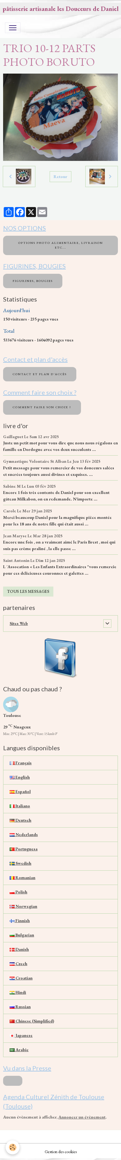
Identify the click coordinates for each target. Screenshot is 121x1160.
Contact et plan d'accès (40, 374)
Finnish (22, 920)
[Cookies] (13, 1147)
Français (23, 763)
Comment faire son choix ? (42, 407)
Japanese (24, 1035)
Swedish (23, 863)
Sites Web (19, 623)
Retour (60, 176)
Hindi (20, 992)
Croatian (24, 978)
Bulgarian (24, 935)
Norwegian (26, 906)
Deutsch (23, 820)
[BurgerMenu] (12, 27)
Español (23, 791)
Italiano (22, 806)
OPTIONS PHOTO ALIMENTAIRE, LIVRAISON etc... (60, 245)
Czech (21, 963)
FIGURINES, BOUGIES (33, 281)
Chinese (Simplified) (34, 1021)
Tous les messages (28, 591)
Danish (22, 949)
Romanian (25, 877)
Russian (23, 1006)
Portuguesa (26, 849)
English (22, 777)
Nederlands (26, 834)
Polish (21, 892)
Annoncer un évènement (81, 1117)
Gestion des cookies (61, 1151)
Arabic (22, 1049)
